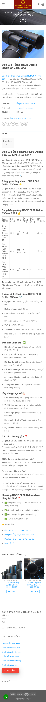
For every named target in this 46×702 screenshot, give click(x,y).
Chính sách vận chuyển (11, 652)
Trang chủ (9, 12)
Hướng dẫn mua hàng (11, 643)
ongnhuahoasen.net (24, 108)
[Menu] (3, 4)
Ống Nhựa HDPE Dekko (25, 103)
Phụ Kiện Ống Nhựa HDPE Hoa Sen (19, 539)
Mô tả (4, 133)
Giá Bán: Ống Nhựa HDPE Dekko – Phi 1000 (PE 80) (34, 585)
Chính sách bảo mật (10, 665)
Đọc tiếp (11, 592)
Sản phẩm (23, 12)
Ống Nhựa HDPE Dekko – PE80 (18, 530)
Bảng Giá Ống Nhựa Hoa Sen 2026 (19, 534)
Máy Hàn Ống (10, 543)
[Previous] (1, 578)
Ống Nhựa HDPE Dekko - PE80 (27, 14)
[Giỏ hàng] (42, 4)
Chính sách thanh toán (11, 647)
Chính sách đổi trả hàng (11, 660)
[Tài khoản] (38, 4)
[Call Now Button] (5, 696)
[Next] (44, 578)
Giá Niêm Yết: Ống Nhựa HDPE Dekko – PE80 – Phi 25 (12, 585)
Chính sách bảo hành (10, 656)
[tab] (23, 133)
